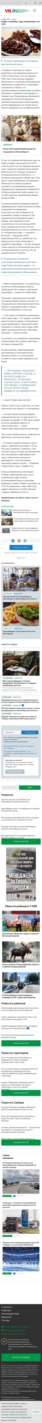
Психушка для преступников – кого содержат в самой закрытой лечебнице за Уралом (20, 753)
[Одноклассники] (19, 540)
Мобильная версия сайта (13, 1334)
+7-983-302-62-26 (13, 1393)
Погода (5, 1320)
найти (29, 787)
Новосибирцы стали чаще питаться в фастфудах (19, 632)
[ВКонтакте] (13, 540)
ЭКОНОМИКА (7, 1236)
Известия (30, 497)
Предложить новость (21, 547)
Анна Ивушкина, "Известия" (26, 28)
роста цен (26, 90)
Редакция (6, 1310)
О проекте (6, 1307)
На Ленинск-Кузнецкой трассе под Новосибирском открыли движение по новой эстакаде (19, 1165)
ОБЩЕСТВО (18, 594)
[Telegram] (25, 540)
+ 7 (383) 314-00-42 (20, 1387)
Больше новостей (21, 841)
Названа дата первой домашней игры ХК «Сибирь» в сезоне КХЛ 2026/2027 (21, 1244)
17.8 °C (13, 3)
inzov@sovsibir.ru (13, 1389)
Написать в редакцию (21, 1357)
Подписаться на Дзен (15, 772)
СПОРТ (7, 1273)
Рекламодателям (10, 1313)
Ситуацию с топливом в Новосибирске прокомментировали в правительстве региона (19, 1205)
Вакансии (6, 1317)
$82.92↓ (19, 3)
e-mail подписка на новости (16, 1326)
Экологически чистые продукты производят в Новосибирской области (20, 597)
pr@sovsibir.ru (32, 1391)
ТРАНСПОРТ (7, 1196)
